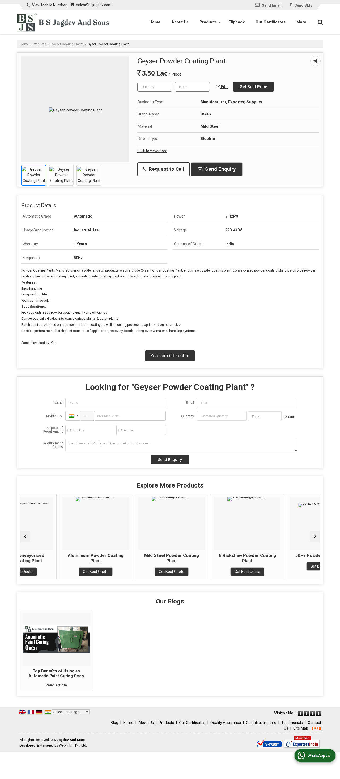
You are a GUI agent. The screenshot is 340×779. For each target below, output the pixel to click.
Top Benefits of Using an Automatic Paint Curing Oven (56, 673)
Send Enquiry (220, 169)
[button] (49, 5)
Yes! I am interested (170, 355)
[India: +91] (72, 416)
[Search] (319, 22)
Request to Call (165, 169)
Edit (224, 87)
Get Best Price (253, 86)
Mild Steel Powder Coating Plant (140, 558)
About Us (180, 22)
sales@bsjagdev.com (94, 5)
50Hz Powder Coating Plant (292, 555)
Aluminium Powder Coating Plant (64, 558)
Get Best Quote (64, 571)
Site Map (300, 728)
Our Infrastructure (261, 722)
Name (58, 402)
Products (208, 22)
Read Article (56, 685)
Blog (114, 722)
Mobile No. (54, 416)
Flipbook (236, 22)
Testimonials (292, 722)
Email (190, 402)
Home (154, 22)
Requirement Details (53, 445)
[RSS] (316, 728)
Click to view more (152, 151)
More (301, 22)
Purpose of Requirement (53, 430)
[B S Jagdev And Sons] (63, 22)
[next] (315, 536)
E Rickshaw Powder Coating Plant (216, 558)
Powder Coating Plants (67, 44)
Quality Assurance (225, 722)
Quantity (187, 416)
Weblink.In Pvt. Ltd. (73, 745)
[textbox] (192, 87)
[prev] (25, 536)
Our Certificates (271, 22)
